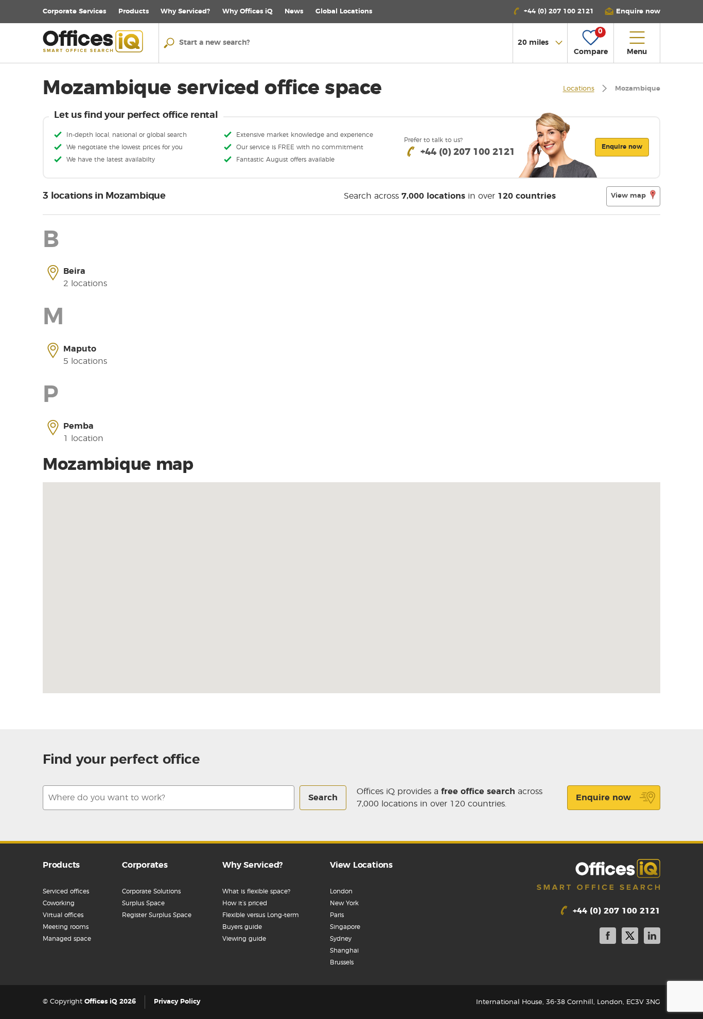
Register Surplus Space (156, 915)
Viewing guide (244, 939)
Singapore (345, 927)
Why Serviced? (185, 11)
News (294, 11)
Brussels (342, 962)
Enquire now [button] (622, 147)
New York (344, 903)
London (341, 891)
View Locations (361, 865)
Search (323, 798)
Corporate (74, 11)
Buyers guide (242, 927)
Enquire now (603, 798)
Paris (337, 915)
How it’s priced (244, 903)
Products (133, 11)
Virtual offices (63, 915)
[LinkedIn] (652, 937)
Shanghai (344, 950)
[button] (632, 11)
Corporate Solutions (151, 891)
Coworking (59, 903)
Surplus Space (143, 903)
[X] (630, 937)
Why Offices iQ (247, 11)
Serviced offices (66, 891)
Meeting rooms (66, 927)
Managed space (67, 939)
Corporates (145, 865)
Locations (343, 11)
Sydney (340, 939)
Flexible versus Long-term (260, 915)
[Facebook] (608, 937)
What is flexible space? (256, 891)
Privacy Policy (177, 1002)
